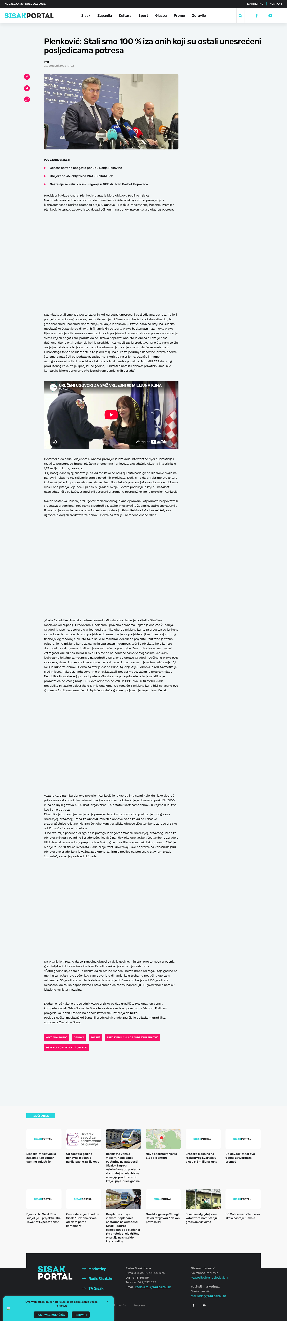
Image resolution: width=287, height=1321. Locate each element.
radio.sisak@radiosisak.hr (153, 1287)
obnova (79, 1037)
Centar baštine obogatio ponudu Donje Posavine (86, 168)
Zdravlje (199, 15)
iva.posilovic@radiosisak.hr (210, 1277)
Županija (104, 15)
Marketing (255, 3)
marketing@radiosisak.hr (208, 1296)
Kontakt (276, 3)
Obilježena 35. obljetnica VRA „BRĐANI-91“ (81, 176)
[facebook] (256, 15)
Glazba (161, 15)
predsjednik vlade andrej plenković (133, 1037)
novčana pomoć (56, 1037)
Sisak (85, 15)
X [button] (107, 1301)
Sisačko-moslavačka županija (66, 1047)
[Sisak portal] (29, 15)
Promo (179, 15)
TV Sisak (95, 1288)
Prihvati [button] (81, 1314)
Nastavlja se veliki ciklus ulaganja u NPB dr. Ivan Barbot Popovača (99, 184)
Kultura (125, 15)
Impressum (142, 1305)
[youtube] (270, 15)
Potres (95, 1037)
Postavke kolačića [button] (51, 1314)
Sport (143, 15)
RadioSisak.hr (100, 1278)
